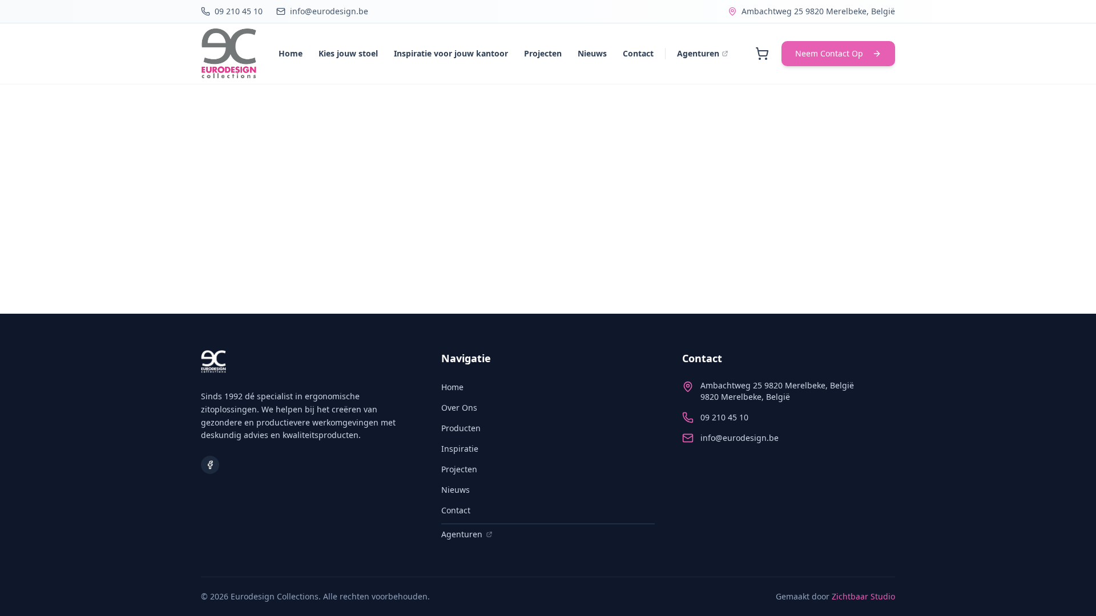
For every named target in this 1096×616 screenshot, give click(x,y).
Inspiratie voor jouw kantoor (451, 53)
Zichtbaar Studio (863, 596)
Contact (638, 53)
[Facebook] (210, 465)
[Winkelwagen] (762, 53)
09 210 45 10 (724, 417)
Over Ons (459, 407)
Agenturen (698, 53)
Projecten (543, 53)
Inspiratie (459, 448)
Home (291, 53)
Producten (461, 428)
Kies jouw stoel (348, 53)
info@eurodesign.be (739, 437)
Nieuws (592, 53)
